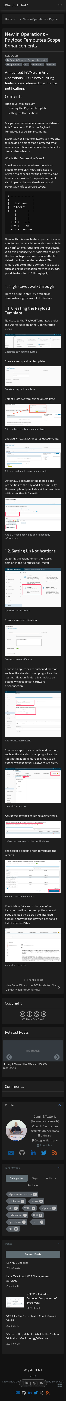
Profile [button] (9, 1105)
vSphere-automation (22, 1194)
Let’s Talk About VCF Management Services (28, 1278)
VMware (51, 64)
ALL (13, 1228)
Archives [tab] (33, 1185)
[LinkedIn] (33, 1153)
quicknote (16, 1201)
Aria (27, 64)
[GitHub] (22, 1153)
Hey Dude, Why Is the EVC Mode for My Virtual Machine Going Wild (31, 987)
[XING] (41, 1393)
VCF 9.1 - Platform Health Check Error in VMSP (31, 1318)
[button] (26, 1383)
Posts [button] (8, 1243)
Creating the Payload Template (27, 108)
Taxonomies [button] (12, 1167)
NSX (37, 1214)
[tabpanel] (33, 1212)
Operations (15, 64)
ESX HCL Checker (17, 1262)
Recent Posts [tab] (33, 1254)
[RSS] (55, 1153)
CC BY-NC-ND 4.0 (33, 1019)
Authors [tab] (51, 1178)
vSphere (48, 1208)
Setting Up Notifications (23, 113)
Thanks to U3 (35, 979)
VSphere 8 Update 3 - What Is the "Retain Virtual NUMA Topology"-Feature (32, 1336)
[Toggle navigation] (60, 5)
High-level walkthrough (20, 103)
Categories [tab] (17, 1178)
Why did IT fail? (16, 5)
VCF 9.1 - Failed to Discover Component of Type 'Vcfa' (42, 1298)
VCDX (29, 1208)
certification (17, 1214)
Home (9, 19)
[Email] (11, 1153)
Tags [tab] (35, 1178)
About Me (46, 1145)
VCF (12, 1208)
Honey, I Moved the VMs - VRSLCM (25, 1064)
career (36, 1201)
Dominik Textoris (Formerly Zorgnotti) (28, 60)
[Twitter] (44, 1153)
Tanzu (37, 1221)
